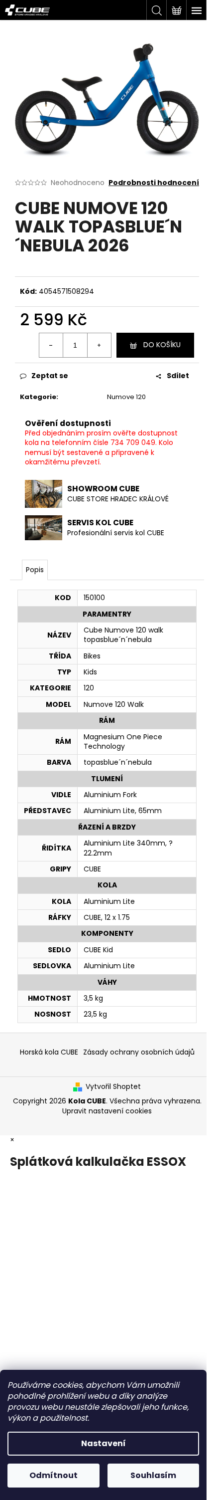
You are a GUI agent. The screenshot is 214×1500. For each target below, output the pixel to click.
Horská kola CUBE (49, 1052)
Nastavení (103, 1443)
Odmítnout (53, 1475)
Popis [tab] (35, 570)
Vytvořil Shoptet (113, 1086)
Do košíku (162, 345)
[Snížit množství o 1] (51, 345)
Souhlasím (153, 1475)
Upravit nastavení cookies (107, 1111)
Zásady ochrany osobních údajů (139, 1052)
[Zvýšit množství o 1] (99, 345)
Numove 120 (126, 397)
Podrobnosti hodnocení (153, 183)
